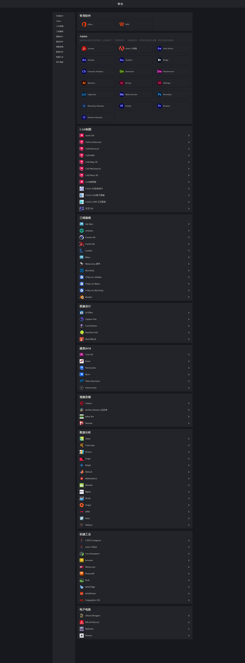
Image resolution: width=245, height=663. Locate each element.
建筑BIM (59, 42)
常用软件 (59, 16)
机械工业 (59, 57)
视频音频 (59, 47)
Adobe (58, 21)
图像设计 (59, 36)
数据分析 (59, 52)
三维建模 (59, 31)
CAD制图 (59, 26)
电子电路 (59, 62)
